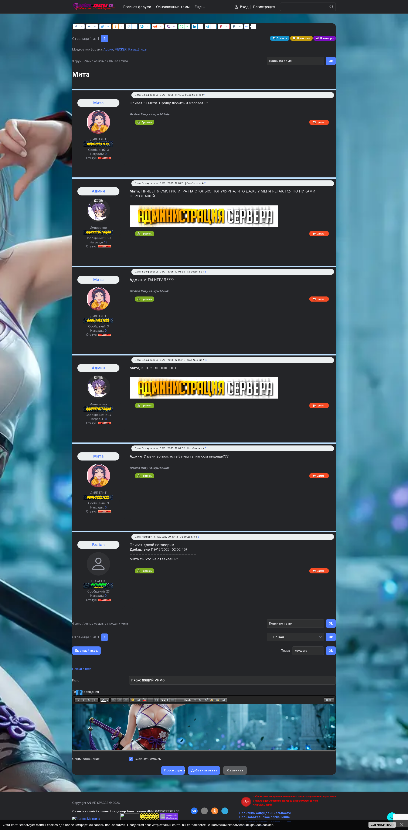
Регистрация (264, 7)
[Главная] (93, 6)
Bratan (98, 544)
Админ (108, 49)
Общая (113, 61)
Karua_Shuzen (138, 49)
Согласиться (382, 824)
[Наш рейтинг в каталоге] (169, 816)
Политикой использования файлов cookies (242, 825)
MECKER (121, 49)
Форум (77, 61)
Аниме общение (95, 61)
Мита (124, 61)
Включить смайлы (148, 759)
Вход (244, 7)
